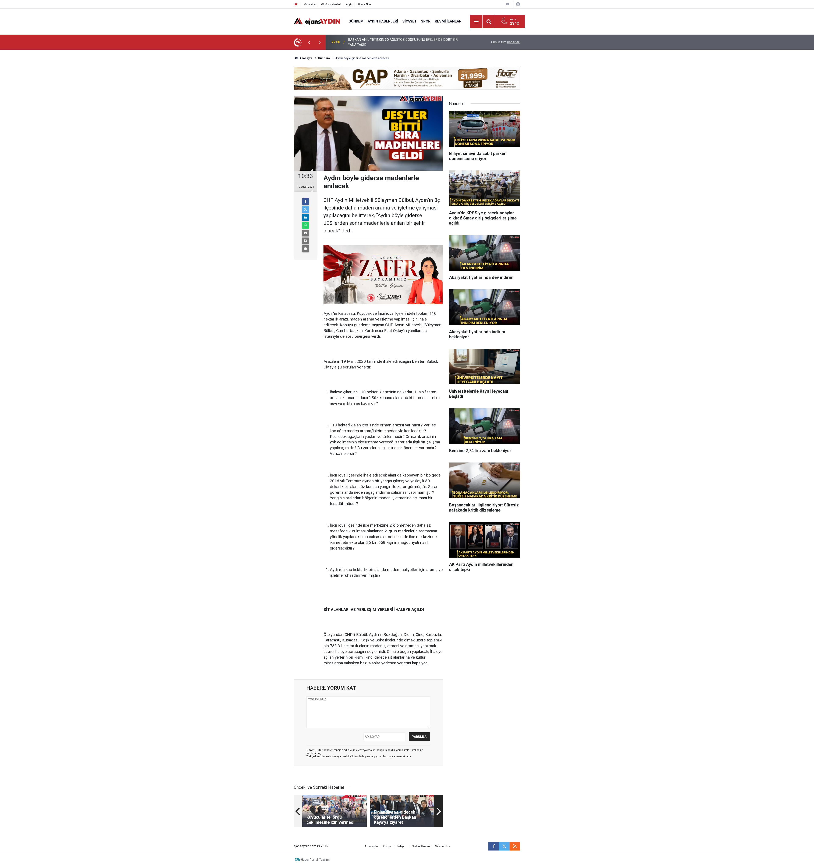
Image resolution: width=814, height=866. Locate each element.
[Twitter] (305, 209)
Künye (387, 846)
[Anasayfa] (296, 4)
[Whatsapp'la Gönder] (305, 225)
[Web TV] (507, 4)
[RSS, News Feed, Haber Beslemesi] (515, 846)
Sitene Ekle (364, 4)
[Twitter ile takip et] (504, 846)
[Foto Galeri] (518, 4)
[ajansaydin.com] (317, 21)
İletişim (402, 846)
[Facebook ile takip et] (493, 846)
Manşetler (310, 4)
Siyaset (409, 21)
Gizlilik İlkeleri (421, 846)
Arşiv (349, 4)
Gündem (356, 21)
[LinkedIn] (305, 217)
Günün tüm (505, 42)
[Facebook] (305, 201)
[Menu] (476, 22)
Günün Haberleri (331, 4)
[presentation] (309, 42)
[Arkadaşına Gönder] (305, 233)
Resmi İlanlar (448, 21)
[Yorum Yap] (305, 248)
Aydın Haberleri (383, 21)
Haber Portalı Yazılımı (315, 859)
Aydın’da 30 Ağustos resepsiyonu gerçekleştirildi (384, 42)
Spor (426, 21)
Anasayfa (305, 58)
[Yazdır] (305, 241)
